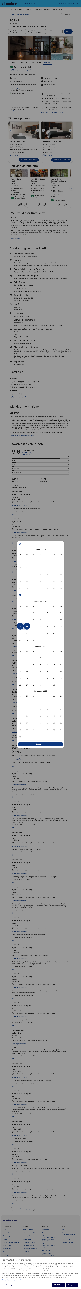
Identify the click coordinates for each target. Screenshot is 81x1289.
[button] (54, 560)
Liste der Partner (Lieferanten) (11, 1280)
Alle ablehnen (58, 1285)
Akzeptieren (72, 1285)
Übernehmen (40, 744)
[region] (40, 1273)
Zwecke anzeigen (8, 1285)
